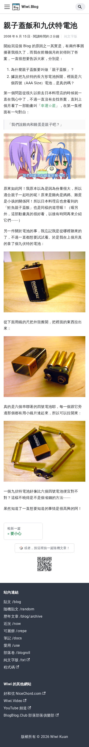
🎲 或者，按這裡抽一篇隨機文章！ (44, 548)
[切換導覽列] (7, 6)
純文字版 (70, 36)
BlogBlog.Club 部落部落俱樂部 (29, 715)
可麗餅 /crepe (15, 631)
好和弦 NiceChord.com (22, 693)
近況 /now (12, 623)
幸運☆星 (48, 106)
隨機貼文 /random (19, 609)
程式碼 (9, 667)
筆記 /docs (13, 638)
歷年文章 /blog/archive (23, 616)
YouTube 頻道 (15, 708)
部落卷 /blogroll (17, 653)
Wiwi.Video (13, 701)
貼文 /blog (12, 602)
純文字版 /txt (15, 660)
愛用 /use (12, 645)
